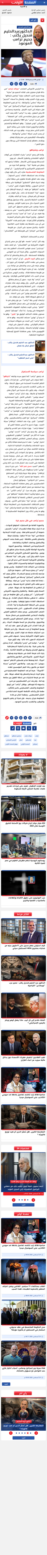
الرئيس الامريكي (11, 740)
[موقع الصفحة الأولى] (23, 2)
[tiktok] (12, 728)
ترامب (36, 736)
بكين (13, 314)
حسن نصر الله (26, 466)
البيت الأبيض (29, 258)
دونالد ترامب (13, 88)
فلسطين (28, 740)
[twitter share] (21, 84)
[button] (33, 1200)
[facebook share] (25, 84)
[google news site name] (34, 728)
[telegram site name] (23, 728)
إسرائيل (35, 744)
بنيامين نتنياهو (16, 736)
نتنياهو (7, 376)
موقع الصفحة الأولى (11, 744)
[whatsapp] (7, 718)
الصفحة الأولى (25, 744)
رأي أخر (33, 20)
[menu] (44, 2)
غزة (35, 740)
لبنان (20, 740)
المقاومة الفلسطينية (35, 172)
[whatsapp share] (16, 84)
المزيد (23, 1205)
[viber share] (11, 84)
